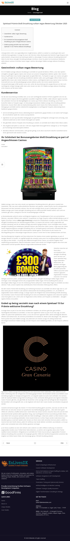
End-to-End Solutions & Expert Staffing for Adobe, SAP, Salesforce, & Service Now (52, 472)
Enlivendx (32, 538)
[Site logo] (7, 2)
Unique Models (5, 507)
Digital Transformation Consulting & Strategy (49, 492)
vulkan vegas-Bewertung (24, 220)
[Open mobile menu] (68, 3)
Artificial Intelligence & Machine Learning (48, 485)
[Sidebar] (2, 164)
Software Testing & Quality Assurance (47, 488)
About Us (4, 504)
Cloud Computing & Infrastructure (46, 465)
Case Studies (5, 510)
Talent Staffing (40, 479)
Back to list (35, 443)
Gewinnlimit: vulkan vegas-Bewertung (15, 34)
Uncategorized (37, 12)
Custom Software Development (45, 468)
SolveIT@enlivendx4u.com (43, 502)
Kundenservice (8, 36)
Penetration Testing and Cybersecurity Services (50, 482)
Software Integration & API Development (48, 476)
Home (29, 12)
